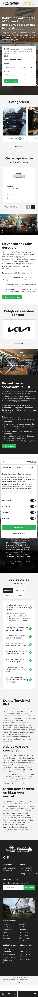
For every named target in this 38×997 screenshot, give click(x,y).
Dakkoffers (7, 952)
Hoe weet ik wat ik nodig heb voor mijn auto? (15, 669)
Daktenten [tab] (19, 596)
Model (6, 64)
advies (5, 776)
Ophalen (23, 957)
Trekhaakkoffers (9, 954)
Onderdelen (8, 963)
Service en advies (27, 949)
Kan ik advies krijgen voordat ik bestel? (15, 637)
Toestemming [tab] (6, 467)
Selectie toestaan (19, 533)
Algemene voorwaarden (11, 979)
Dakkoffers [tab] (8, 596)
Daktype (7, 71)
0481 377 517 (27, 868)
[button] (16, 146)
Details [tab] (19, 467)
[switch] (33, 506)
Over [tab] (31, 467)
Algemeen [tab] (8, 590)
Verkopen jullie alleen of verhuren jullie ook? (17, 629)
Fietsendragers (9, 957)
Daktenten (7, 960)
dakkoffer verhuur (25, 723)
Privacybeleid (23, 979)
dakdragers (15, 781)
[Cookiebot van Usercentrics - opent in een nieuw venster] (27, 462)
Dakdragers (7, 949)
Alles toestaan (19, 527)
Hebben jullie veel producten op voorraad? (17, 644)
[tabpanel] (19, 644)
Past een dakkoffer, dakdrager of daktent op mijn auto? (17, 679)
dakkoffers (7, 737)
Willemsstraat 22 (9, 869)
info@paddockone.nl (29, 874)
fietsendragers (8, 820)
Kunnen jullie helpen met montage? (15, 660)
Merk (6, 56)
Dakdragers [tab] (19, 590)
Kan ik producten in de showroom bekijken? (16, 652)
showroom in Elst (10, 811)
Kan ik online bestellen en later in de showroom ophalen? (17, 607)
